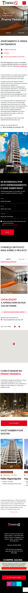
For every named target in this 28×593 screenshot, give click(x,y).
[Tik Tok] (19, 584)
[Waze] (15, 326)
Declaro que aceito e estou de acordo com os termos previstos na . (14, 223)
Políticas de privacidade (10, 225)
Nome (2, 198)
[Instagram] (9, 584)
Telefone (3, 213)
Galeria (8, 33)
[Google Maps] (19, 326)
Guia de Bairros (14, 423)
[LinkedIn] (14, 584)
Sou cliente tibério (15, 577)
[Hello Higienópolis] (12, 454)
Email (2, 206)
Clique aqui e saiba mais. (20, 66)
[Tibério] (10, 3)
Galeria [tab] (8, 259)
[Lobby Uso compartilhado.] (14, 279)
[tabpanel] (14, 278)
